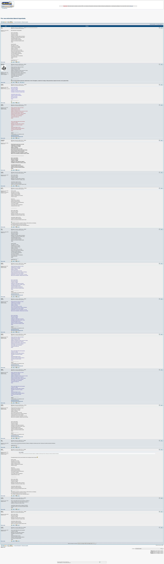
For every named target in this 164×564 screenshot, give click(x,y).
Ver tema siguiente (159, 24)
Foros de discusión (17, 545)
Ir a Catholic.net (4, 8)
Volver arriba (3, 62)
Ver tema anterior (153, 24)
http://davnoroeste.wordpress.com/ (17, 136)
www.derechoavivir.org (15, 135)
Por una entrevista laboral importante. (13, 18)
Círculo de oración (25, 545)
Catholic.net (60, 562)
